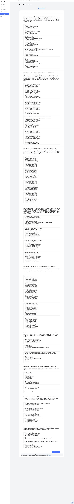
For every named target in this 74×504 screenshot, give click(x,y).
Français (24, 0)
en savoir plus (46, 454)
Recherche (4, 9)
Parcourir (4, 6)
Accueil (4, 4)
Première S (20, 0)
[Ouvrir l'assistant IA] (72, 502)
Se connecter (5, 11)
